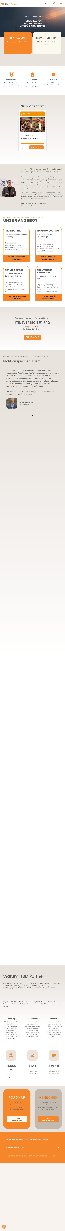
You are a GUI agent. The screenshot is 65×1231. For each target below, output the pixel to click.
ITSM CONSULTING (47, 38)
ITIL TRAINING (17, 38)
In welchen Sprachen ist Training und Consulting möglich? (27, 1139)
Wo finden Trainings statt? (15, 1147)
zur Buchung (36, 147)
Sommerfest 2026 (27, 135)
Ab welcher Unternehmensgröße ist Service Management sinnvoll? (30, 1156)
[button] (61, 3)
